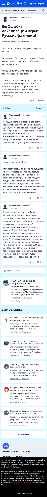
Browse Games (10, 451)
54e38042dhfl (16, 355)
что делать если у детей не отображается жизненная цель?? (26, 342)
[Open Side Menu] (3, 4)
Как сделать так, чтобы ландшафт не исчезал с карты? (26, 319)
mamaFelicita (15, 332)
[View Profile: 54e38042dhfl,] (6, 343)
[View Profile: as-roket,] (6, 389)
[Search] (25, 3)
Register (32, 4)
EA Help (7, 456)
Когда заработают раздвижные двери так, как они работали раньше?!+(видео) (25, 389)
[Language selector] (19, 3)
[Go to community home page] (11, 3)
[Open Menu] (43, 10)
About (19, 456)
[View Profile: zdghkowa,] (6, 412)
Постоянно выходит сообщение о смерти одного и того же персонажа (26, 412)
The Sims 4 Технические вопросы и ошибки (20, 10)
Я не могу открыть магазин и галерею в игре (24, 365)
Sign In (41, 4)
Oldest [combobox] (40, 108)
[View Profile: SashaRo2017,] (6, 366)
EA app (26, 451)
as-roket (13, 402)
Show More (25, 434)
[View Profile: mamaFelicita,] (6, 319)
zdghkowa (14, 425)
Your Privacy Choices (23, 493)
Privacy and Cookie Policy (23, 483)
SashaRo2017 (15, 379)
